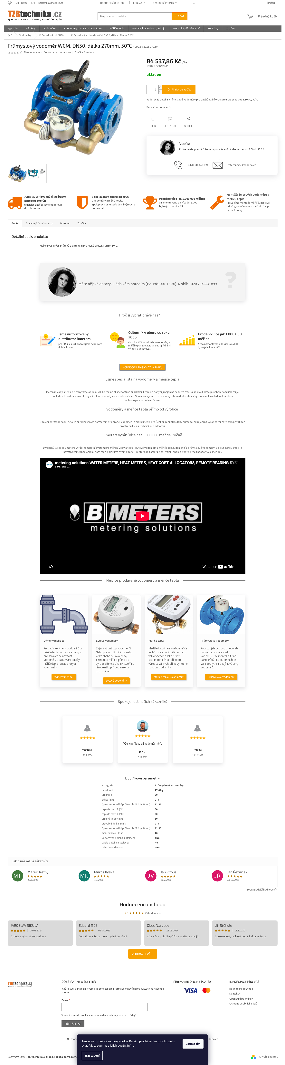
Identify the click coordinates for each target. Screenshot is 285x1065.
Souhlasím (193, 1044)
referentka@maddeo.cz (242, 165)
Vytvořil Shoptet (268, 1057)
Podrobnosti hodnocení (57, 52)
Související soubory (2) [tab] (39, 223)
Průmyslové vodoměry (221, 677)
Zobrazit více (142, 954)
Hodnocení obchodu (112, 3)
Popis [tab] (15, 223)
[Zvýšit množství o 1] (160, 87)
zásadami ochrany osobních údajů (116, 1015)
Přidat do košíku (181, 89)
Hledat (179, 16)
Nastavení (92, 1055)
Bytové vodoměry (116, 681)
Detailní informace (157, 107)
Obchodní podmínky (165, 3)
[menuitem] (13, 28)
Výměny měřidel (63, 677)
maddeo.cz (211, 1039)
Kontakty (139, 3)
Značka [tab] (81, 223)
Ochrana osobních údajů (243, 1004)
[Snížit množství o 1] (160, 92)
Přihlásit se (73, 1023)
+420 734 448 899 (198, 165)
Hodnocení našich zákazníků (142, 367)
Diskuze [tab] (65, 223)
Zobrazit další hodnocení (261, 890)
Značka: (84, 52)
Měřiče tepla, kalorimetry (169, 677)
